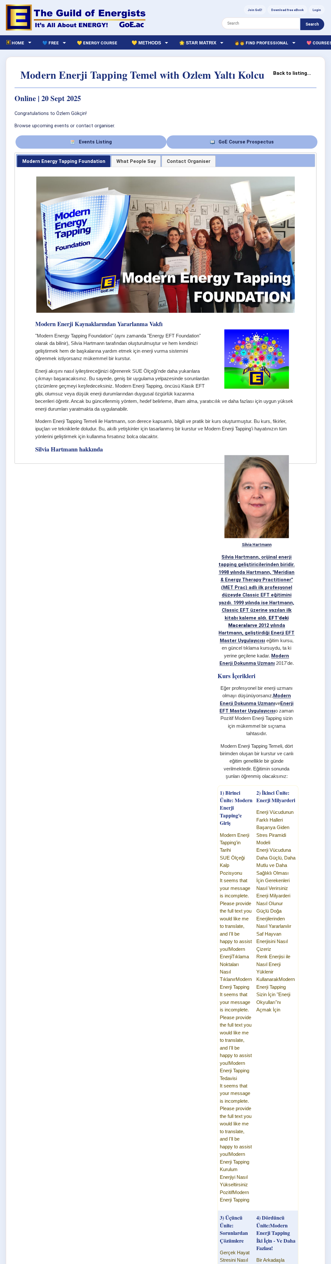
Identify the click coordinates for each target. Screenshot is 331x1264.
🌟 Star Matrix (197, 42)
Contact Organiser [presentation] (188, 161)
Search (312, 24)
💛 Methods (146, 42)
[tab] (63, 161)
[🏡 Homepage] (75, 17)
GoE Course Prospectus (245, 142)
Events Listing (95, 142)
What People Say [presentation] (136, 161)
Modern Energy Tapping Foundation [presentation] (63, 161)
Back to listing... (292, 73)
